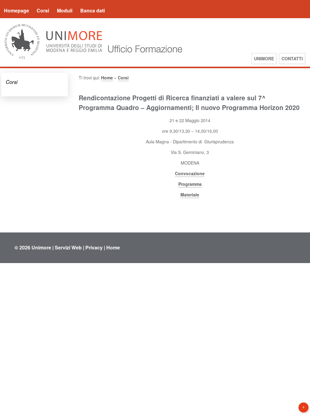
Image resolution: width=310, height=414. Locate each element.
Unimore (41, 247)
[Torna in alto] (303, 407)
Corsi (43, 10)
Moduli (64, 10)
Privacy (94, 247)
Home (107, 78)
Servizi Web (68, 247)
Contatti (292, 58)
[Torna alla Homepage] (143, 58)
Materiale (189, 195)
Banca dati (92, 10)
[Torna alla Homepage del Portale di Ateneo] (53, 58)
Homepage (16, 10)
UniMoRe (264, 58)
